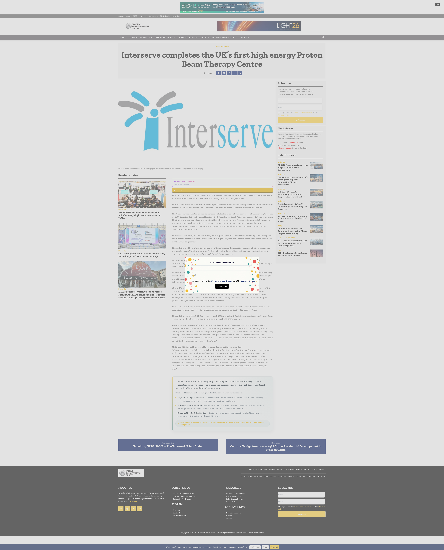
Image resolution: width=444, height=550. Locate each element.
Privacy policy (248, 281)
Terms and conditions (222, 281)
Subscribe (222, 286)
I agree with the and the (224, 281)
